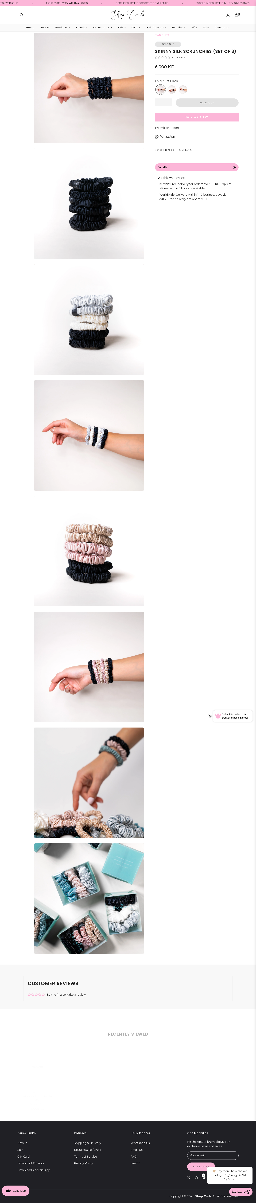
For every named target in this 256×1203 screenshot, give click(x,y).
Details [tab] (162, 167)
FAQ (134, 1156)
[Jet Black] (160, 89)
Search (135, 1163)
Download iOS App (30, 1163)
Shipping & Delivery (87, 1143)
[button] (21, 15)
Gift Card (23, 1156)
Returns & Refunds (87, 1150)
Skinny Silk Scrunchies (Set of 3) (37, 1093)
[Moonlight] (183, 89)
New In (22, 1143)
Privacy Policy (83, 1163)
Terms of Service (85, 1156)
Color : (166, 81)
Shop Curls (203, 1196)
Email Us (136, 1150)
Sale (20, 1150)
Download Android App (33, 1170)
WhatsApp (167, 136)
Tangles (37, 1087)
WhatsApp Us (140, 1143)
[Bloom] (172, 89)
